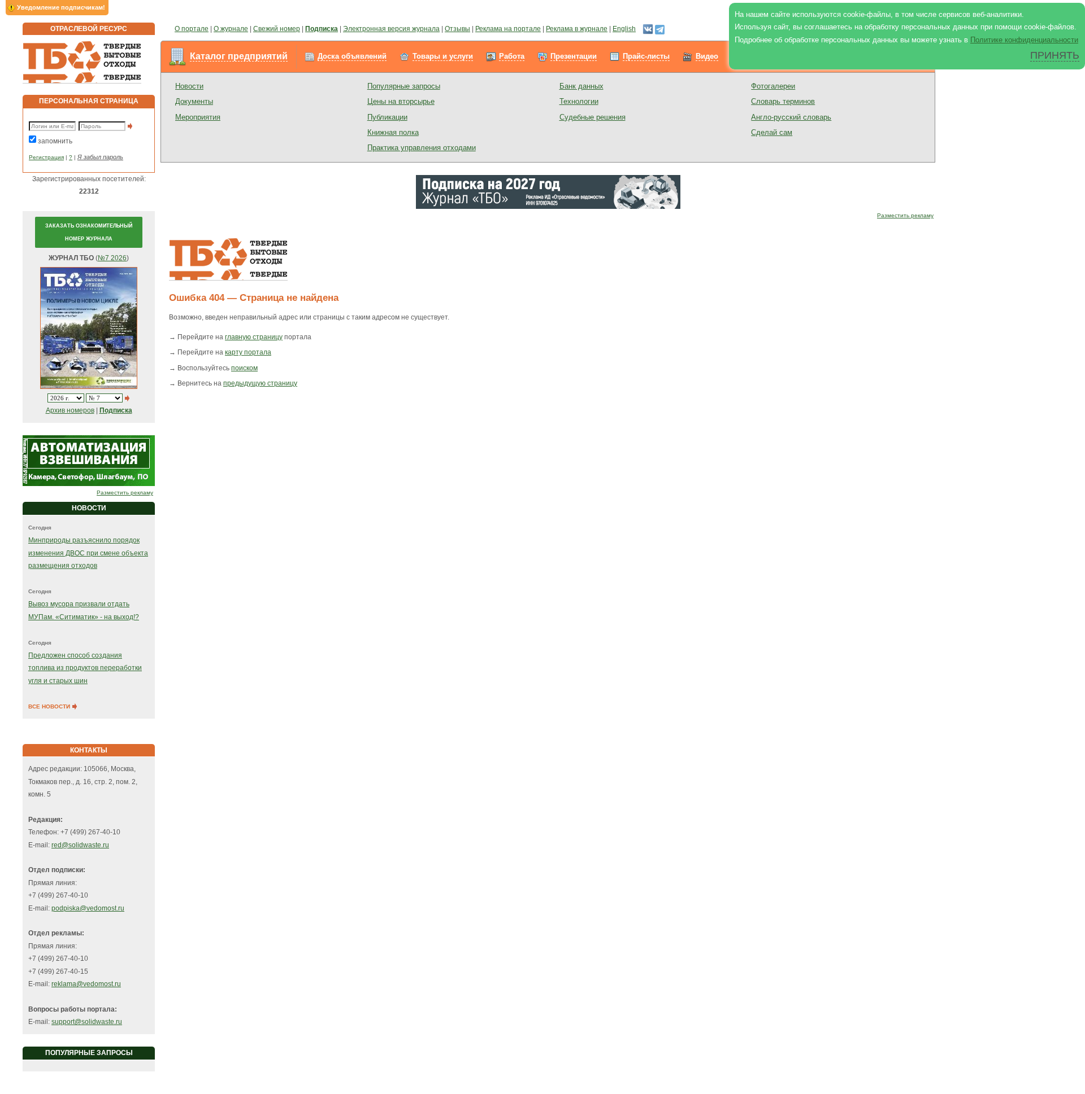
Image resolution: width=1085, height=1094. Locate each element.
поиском (244, 368)
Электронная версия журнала (391, 29)
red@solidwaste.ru (80, 845)
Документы (194, 101)
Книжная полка (393, 132)
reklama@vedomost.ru (86, 984)
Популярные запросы (403, 86)
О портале (192, 29)
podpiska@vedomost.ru (87, 908)
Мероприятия (197, 117)
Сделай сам (771, 132)
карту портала (248, 352)
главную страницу (254, 337)
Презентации (573, 56)
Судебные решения (592, 117)
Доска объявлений (352, 56)
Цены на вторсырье (401, 101)
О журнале (231, 29)
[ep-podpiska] (548, 191)
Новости (189, 86)
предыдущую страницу (260, 383)
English (624, 29)
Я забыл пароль (100, 157)
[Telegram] (660, 29)
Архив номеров (70, 410)
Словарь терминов (783, 101)
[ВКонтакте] (648, 29)
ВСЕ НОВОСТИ (50, 706)
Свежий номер (276, 29)
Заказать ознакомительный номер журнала (88, 232)
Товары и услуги (443, 56)
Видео (707, 56)
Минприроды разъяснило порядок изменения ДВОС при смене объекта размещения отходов (88, 553)
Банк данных (581, 86)
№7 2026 (112, 258)
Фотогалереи (773, 86)
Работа (511, 56)
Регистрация (46, 157)
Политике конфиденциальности (1024, 40)
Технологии (578, 101)
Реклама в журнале (576, 29)
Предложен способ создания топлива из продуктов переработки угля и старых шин (85, 668)
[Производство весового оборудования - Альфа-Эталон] (89, 460)
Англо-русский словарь (791, 117)
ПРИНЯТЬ (1054, 55)
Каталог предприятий (239, 56)
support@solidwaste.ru (86, 1022)
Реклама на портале (508, 29)
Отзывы (457, 29)
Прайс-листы (646, 56)
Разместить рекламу (125, 492)
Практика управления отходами (421, 147)
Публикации (387, 117)
